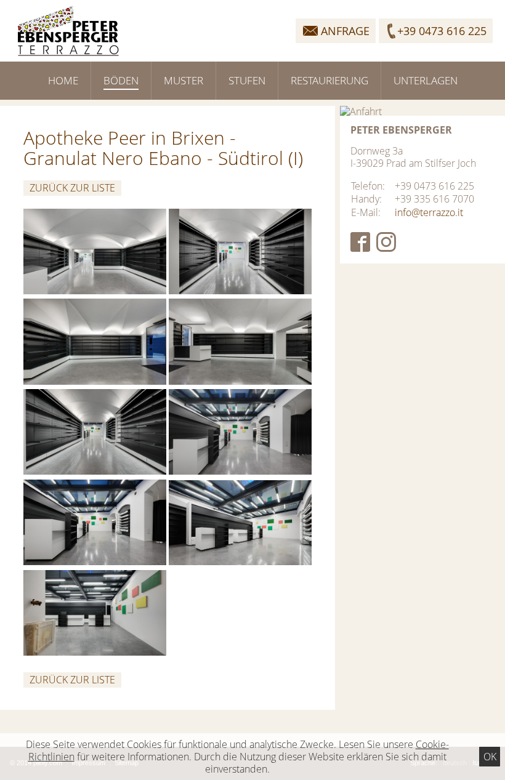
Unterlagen (426, 80)
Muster (183, 80)
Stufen (246, 80)
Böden (121, 80)
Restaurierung (329, 80)
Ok (489, 756)
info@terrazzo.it (429, 212)
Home (63, 80)
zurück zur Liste (72, 188)
